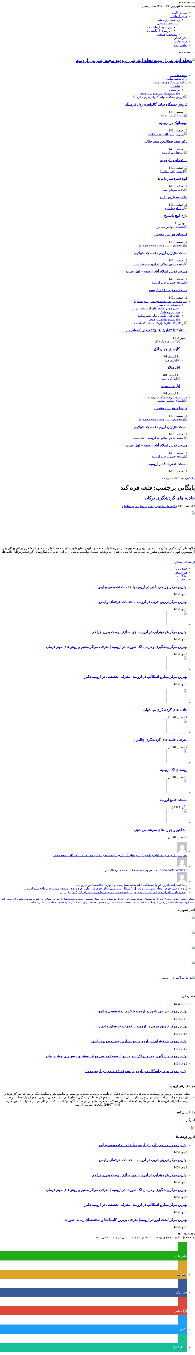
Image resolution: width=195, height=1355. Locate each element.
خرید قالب (180, 41)
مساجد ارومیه (107, 899)
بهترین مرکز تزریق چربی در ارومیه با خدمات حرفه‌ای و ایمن (143, 602)
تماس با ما (180, 45)
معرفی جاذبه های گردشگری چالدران (160, 740)
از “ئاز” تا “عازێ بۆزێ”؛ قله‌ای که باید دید (156, 330)
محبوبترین (181, 572)
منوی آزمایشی (178, 16)
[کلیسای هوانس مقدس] (171, 226)
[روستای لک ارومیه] (176, 762)
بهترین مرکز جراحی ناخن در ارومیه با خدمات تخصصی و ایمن (142, 587)
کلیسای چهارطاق (167, 349)
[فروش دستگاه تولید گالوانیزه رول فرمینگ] (159, 97)
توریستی (174, 89)
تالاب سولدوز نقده (173, 197)
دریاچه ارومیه (12, 899)
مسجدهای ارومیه (85, 899)
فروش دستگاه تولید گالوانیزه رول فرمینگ (156, 104)
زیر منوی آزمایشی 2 (159, 27)
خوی (54, 899)
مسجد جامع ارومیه (173, 800)
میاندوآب (100, 902)
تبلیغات (175, 86)
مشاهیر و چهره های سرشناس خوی (160, 830)
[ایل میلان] (172, 360)
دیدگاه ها (182, 575)
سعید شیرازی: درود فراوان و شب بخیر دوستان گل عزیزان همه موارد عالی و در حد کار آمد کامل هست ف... (120, 855)
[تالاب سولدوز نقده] (174, 189)
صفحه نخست (178, 75)
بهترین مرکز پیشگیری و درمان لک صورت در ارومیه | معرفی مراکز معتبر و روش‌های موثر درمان (116, 647)
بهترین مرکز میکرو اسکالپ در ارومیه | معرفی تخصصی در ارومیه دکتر (136, 677)
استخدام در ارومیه (173, 160)
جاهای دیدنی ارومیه (121, 899)
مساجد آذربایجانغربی (42, 899)
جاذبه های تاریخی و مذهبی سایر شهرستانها (160, 301)
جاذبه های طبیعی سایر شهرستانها (159, 315)
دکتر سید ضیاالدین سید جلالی (165, 141)
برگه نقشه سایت (176, 78)
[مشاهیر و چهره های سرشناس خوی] (176, 822)
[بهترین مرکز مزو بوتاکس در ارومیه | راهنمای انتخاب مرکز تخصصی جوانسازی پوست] (178, 977)
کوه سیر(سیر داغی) (172, 178)
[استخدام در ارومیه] (174, 152)
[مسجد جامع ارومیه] (176, 792)
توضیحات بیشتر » (184, 561)
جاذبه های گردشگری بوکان (170, 497)
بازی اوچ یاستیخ (175, 216)
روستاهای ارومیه (188, 899)
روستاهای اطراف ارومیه (141, 899)
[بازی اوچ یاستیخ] (176, 208)
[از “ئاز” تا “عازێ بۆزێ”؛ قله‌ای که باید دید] (160, 323)
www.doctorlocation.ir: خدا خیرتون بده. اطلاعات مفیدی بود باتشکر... (145, 870)
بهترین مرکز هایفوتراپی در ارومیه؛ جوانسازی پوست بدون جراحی (139, 632)
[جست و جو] (193, 2)
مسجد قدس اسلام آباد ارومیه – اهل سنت (156, 271)
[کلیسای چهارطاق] (167, 341)
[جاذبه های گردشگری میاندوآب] (176, 702)
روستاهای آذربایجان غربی (169, 899)
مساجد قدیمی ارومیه (135, 902)
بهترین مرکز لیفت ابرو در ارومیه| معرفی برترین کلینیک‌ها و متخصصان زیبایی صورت (125, 1220)
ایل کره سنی (170, 386)
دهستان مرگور (89, 902)
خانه (192, 478)
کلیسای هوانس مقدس (170, 234)
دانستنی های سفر (169, 304)
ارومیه (155, 899)
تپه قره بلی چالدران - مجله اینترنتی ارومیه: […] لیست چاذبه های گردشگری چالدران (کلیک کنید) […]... (123, 892)
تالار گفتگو (180, 37)
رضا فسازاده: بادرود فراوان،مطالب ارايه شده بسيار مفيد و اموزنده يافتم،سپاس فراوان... (131, 884)
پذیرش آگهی (179, 12)
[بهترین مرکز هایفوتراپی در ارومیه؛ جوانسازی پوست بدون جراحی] (184, 928)
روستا (153, 902)
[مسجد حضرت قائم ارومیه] (169, 282)
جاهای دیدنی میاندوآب (46, 902)
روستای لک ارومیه (173, 770)
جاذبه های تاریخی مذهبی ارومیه (160, 93)
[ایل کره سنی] (170, 378)
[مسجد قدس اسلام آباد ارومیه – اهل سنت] (160, 264)
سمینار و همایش (169, 312)
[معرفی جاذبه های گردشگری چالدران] (176, 732)
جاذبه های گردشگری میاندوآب (165, 710)
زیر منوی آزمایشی (168, 19)
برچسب (182, 579)
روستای (97, 899)
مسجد (147, 902)
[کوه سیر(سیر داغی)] (173, 171)
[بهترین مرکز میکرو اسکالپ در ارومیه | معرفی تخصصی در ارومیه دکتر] (184, 944)
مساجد (29, 899)
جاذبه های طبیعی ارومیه (164, 319)
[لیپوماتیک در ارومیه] (173, 115)
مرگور (33, 902)
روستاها (22, 899)
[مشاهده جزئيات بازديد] (192, 1129)
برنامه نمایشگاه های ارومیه (170, 82)
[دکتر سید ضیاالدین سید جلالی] (167, 134)
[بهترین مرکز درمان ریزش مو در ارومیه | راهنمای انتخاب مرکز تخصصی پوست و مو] (184, 959)
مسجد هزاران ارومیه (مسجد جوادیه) (160, 253)
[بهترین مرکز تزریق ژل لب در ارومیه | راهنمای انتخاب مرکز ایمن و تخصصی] (184, 974)
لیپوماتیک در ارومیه (173, 123)
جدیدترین (181, 568)
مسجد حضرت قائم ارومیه (168, 290)
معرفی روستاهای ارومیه (67, 899)
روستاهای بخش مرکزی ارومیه (170, 902)
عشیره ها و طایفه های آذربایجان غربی (156, 308)
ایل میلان (173, 367)
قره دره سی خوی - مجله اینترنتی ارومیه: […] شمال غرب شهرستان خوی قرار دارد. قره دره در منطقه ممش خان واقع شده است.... (105, 888)
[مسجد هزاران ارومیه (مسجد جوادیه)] (163, 245)
